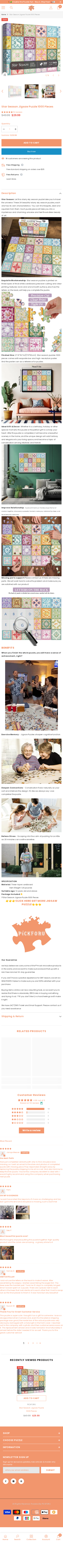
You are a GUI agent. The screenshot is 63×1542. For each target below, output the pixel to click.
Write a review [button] (31, 1130)
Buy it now (31, 152)
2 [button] (28, 1343)
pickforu (31, 1404)
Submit (50, 1470)
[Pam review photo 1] (7, 1212)
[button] (53, 75)
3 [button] (33, 1343)
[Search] (11, 7)
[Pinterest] (21, 1481)
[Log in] (51, 7)
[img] (5, 1148)
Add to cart (31, 142)
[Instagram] (13, 1481)
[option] (31, 48)
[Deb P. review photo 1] (7, 1253)
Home (3, 14)
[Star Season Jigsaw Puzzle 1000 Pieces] (31, 1380)
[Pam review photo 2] (23, 1212)
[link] (16, 1082)
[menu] (3, 7)
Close (60, 2)
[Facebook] (5, 1481)
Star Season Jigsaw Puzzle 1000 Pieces (31, 1409)
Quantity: (5, 123)
